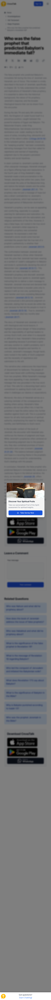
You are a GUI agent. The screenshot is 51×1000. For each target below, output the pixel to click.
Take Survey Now (27, 513)
